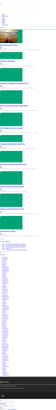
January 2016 (5, 357)
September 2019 (5, 309)
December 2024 (5, 267)
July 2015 (4, 362)
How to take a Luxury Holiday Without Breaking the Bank (14, 105)
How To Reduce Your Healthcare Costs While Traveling (13, 164)
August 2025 (4, 260)
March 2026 (4, 257)
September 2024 (5, 270)
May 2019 (4, 311)
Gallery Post (8, 248)
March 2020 (4, 305)
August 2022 (4, 283)
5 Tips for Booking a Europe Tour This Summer (11, 128)
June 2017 (4, 340)
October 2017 (5, 334)
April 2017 (4, 341)
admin (1, 47)
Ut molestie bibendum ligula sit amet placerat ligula (16, 249)
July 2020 (4, 300)
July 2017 (4, 338)
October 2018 (5, 318)
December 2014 (5, 366)
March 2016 (4, 354)
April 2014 (4, 370)
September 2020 (5, 298)
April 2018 (4, 325)
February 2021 (5, 295)
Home (3, 394)
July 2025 (4, 261)
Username (2, 404)
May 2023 (4, 274)
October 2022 (5, 280)
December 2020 (5, 296)
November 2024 (5, 268)
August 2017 (4, 337)
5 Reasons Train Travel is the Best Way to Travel (12, 209)
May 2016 (4, 353)
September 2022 (5, 282)
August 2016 (4, 350)
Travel (1, 47)
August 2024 (4, 271)
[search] (8, 252)
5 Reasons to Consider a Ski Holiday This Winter (12, 186)
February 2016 (5, 356)
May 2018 (4, 324)
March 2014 (4, 372)
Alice (3, 244)
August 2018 (4, 319)
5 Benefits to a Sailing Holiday (7, 61)
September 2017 (5, 335)
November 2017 (5, 332)
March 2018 (4, 327)
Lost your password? (12, 409)
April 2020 (4, 303)
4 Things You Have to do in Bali (7, 231)
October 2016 (5, 348)
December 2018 (5, 316)
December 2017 (5, 331)
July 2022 (4, 284)
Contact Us (5, 16)
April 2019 (4, 312)
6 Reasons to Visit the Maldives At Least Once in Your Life (14, 83)
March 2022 (4, 287)
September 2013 (5, 375)
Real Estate (5, 25)
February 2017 (5, 344)
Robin (3, 249)
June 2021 (4, 293)
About (3, 395)
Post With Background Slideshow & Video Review (16, 244)
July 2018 (4, 321)
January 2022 (5, 290)
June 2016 (4, 351)
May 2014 (4, 369)
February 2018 (5, 328)
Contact (3, 396)
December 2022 (5, 279)
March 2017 (4, 343)
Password (2, 406)
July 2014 (4, 367)
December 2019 (5, 306)
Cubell (3, 245)
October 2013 (5, 373)
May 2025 (4, 264)
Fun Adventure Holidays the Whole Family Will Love (12, 144)
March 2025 (4, 266)
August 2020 (4, 299)
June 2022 (4, 286)
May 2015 (4, 363)
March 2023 (4, 277)
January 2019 (5, 315)
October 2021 (5, 292)
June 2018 (4, 322)
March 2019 (4, 314)
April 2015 (4, 364)
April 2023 (4, 276)
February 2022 (5, 289)
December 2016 (5, 346)
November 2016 (5, 347)
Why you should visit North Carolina (9, 45)
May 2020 (4, 302)
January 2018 (5, 330)
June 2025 (4, 263)
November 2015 (5, 360)
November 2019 (5, 308)
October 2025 (5, 258)
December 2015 (5, 359)
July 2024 (4, 273)
